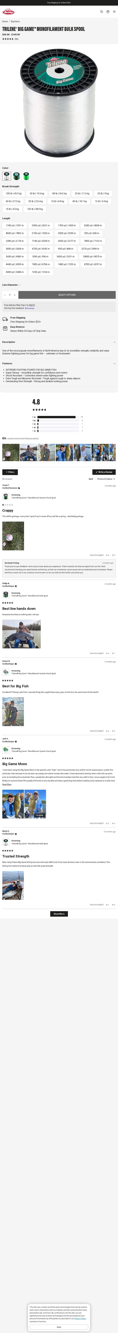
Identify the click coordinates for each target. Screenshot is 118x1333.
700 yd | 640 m (91, 233)
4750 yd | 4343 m (41, 248)
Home (5, 21)
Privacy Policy (80, 1318)
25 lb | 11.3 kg (82, 193)
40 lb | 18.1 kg (79, 201)
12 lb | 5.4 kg (101, 201)
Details (73, 3)
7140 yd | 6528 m (41, 241)
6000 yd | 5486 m (15, 272)
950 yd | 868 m (65, 248)
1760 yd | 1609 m (67, 225)
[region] (59, 452)
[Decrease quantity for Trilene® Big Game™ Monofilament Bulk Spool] (4, 294)
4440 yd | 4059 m (15, 264)
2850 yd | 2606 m (15, 248)
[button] (10, 39)
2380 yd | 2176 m (15, 241)
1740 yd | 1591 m (15, 225)
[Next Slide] (113, 452)
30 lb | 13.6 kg (37, 193)
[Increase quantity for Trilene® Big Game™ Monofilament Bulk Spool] (14, 294)
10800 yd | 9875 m (92, 256)
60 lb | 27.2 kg (13, 201)
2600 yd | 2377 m (67, 241)
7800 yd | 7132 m (93, 241)
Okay (59, 1327)
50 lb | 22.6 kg (35, 201)
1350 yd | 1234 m (41, 272)
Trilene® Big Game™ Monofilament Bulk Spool (30, 596)
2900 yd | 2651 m (41, 225)
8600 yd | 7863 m (15, 233)
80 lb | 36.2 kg (59, 193)
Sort (91, 479)
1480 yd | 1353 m (67, 264)
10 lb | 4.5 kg (12, 209)
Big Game (15, 21)
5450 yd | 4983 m (15, 256)
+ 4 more (39, 815)
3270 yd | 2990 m (90, 248)
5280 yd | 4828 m (93, 225)
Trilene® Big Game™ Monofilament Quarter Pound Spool (34, 498)
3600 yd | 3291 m (65, 256)
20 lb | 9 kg (103, 193)
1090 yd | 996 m (40, 256)
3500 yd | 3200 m (67, 233)
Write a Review (107, 473)
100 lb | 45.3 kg (13, 193)
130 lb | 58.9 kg (35, 209)
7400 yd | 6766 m (41, 264)
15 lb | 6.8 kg (57, 201)
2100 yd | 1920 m (41, 233)
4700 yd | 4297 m (93, 264)
